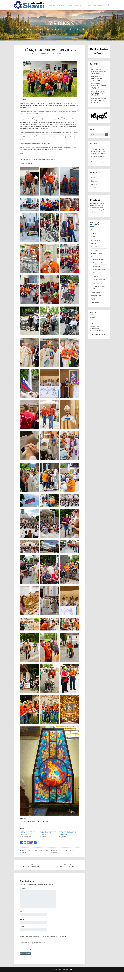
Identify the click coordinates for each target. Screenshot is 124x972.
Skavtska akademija (97, 292)
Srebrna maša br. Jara (98, 162)
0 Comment (63, 54)
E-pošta (22, 919)
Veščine (93, 299)
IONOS (93, 233)
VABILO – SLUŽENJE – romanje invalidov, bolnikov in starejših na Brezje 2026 (67, 832)
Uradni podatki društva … (98, 334)
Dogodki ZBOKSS (98, 259)
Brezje (55, 850)
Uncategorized (96, 296)
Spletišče (22, 926)
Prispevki (23, 852)
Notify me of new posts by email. (29, 949)
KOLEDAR (69, 5)
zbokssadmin (52, 54)
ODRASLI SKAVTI (98, 5)
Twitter (93, 188)
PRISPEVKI (61, 5)
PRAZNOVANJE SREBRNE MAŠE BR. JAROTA (99, 99)
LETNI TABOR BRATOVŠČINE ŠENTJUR (98, 85)
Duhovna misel (96, 230)
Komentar (23, 888)
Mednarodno (95, 240)
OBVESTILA (51, 5)
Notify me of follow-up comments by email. (32, 942)
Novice (93, 243)
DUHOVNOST (79, 5)
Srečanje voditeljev (99, 280)
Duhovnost (96, 266)
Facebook (94, 184)
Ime (21, 911)
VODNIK (88, 5)
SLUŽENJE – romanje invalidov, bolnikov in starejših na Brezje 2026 (98, 151)
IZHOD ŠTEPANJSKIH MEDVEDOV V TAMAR (98, 92)
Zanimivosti (95, 302)
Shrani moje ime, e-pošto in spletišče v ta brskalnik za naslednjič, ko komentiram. (43, 936)
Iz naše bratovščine (99, 269)
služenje (54, 852)
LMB (94, 273)
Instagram (94, 181)
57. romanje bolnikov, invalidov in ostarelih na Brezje (48, 832)
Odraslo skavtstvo (41, 850)
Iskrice (93, 237)
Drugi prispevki (27, 850)
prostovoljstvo (70, 850)
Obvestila (94, 247)
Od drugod (94, 250)
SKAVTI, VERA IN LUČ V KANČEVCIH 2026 (98, 78)
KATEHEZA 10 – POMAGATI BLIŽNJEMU (98, 70)
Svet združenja (97, 283)
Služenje (95, 276)
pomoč (61, 850)
